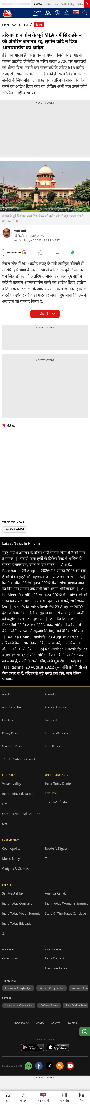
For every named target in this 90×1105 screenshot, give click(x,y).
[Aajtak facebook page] (39, 1066)
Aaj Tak (38, 4)
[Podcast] (58, 12)
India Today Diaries (58, 783)
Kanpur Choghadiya (51, 988)
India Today (68, 4)
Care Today (10, 958)
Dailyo (39, 1022)
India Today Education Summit (17, 928)
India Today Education (17, 793)
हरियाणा (38, 24)
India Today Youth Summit (21, 913)
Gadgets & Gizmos (15, 868)
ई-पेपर (48, 4)
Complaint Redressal (57, 707)
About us (7, 694)
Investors (7, 720)
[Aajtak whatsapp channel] (28, 1066)
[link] (86, 3)
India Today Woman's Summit (66, 903)
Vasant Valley (11, 783)
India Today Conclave (17, 903)
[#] (72, 253)
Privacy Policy (10, 733)
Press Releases (54, 746)
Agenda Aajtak (55, 893)
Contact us (51, 694)
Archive (72, 1022)
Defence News (49, 1005)
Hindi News (9, 25)
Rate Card (51, 720)
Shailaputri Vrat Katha (18, 1005)
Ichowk (55, 1022)
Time (48, 858)
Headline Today (56, 968)
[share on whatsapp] (84, 1031)
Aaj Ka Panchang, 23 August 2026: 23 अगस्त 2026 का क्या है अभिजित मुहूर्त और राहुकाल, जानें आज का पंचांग (44, 570)
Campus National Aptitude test (21, 819)
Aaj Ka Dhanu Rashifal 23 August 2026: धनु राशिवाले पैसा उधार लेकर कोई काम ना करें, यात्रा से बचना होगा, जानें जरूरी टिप (42, 643)
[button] (81, 1098)
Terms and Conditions (58, 733)
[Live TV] (76, 14)
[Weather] (48, 14)
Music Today (11, 858)
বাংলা (56, 4)
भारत (25, 24)
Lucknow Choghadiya (18, 988)
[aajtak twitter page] (49, 1066)
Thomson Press (56, 801)
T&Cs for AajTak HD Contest (18, 759)
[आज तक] (7, 13)
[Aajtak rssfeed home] (60, 1066)
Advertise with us (12, 707)
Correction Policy (12, 746)
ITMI (5, 804)
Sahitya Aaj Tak (12, 893)
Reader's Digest (56, 848)
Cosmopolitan (12, 848)
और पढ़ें (44, 313)
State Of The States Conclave (65, 913)
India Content (54, 958)
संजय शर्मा (20, 231)
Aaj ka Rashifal (14, 529)
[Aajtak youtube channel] (70, 1066)
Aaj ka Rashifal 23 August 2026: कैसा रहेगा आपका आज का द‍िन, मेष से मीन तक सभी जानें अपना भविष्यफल (43, 582)
